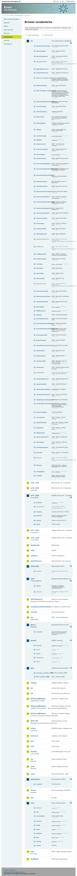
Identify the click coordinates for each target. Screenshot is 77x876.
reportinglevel (40, 350)
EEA (12, 1)
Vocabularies (8, 37)
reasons (38, 520)
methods (39, 515)
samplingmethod (41, 384)
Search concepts (48, 35)
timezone (39, 465)
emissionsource (41, 158)
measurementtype (41, 218)
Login (57, 1)
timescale (39, 452)
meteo (38, 829)
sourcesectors (40, 417)
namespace (39, 268)
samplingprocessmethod (43, 403)
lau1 (32, 741)
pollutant (39, 315)
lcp (32, 759)
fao (32, 617)
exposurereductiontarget (43, 191)
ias (32, 688)
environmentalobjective (43, 163)
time (37, 837)
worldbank (35, 859)
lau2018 (34, 751)
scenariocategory (41, 412)
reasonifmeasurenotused (43, 345)
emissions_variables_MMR (43, 673)
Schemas (7, 33)
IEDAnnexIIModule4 (38, 713)
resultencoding (41, 361)
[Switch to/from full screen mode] (63, 1)
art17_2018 (35, 538)
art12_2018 (35, 488)
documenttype (40, 154)
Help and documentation (11, 19)
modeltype (39, 264)
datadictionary (36, 561)
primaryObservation (42, 318)
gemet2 (33, 640)
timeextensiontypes (42, 447)
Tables (6, 26)
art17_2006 (35, 495)
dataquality (35, 566)
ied (32, 693)
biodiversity (35, 545)
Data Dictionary (19, 15)
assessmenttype (41, 106)
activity (38, 586)
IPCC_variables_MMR (42, 677)
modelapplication (41, 234)
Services (6, 40)
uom (32, 803)
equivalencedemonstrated (43, 175)
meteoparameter (41, 228)
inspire (33, 728)
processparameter (41, 335)
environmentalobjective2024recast (43, 169)
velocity (38, 841)
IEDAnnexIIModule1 (38, 699)
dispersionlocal (41, 144)
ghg (32, 668)
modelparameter (41, 254)
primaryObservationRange (43, 323)
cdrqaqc (38, 129)
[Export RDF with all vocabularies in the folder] (70, 43)
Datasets (6, 22)
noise (33, 774)
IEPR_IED (34, 721)
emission (39, 821)
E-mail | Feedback (9, 870)
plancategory (40, 307)
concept (38, 645)
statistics (39, 833)
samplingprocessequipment (43, 399)
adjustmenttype (41, 51)
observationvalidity (42, 291)
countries (39, 512)
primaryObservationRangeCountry (43, 328)
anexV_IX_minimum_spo (43, 78)
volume (38, 845)
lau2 (32, 746)
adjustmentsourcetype (43, 46)
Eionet (11, 15)
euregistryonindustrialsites (41, 607)
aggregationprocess (42, 69)
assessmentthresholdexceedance (43, 101)
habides (34, 683)
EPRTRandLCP (37, 599)
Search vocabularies (33, 35)
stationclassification (42, 437)
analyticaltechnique (42, 73)
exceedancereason (42, 186)
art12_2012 (35, 483)
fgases (33, 625)
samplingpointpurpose (43, 394)
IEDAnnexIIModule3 (38, 706)
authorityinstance (41, 111)
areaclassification (41, 85)
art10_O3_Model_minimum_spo (43, 90)
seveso (33, 790)
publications (35, 779)
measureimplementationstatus (43, 202)
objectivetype (40, 278)
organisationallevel (42, 301)
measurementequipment (43, 208)
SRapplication (40, 433)
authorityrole (40, 117)
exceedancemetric (41, 181)
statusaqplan (40, 442)
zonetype (39, 475)
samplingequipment (42, 379)
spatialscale (40, 428)
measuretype (40, 223)
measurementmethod (42, 213)
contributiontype (41, 136)
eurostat (34, 612)
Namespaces (8, 44)
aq (32, 41)
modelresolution (41, 259)
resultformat (40, 367)
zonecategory (40, 471)
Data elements (8, 30)
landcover (34, 736)
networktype (40, 273)
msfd (32, 766)
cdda (32, 550)
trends (38, 524)
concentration (40, 816)
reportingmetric (41, 356)
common (34, 556)
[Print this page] (61, 1)
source (38, 653)
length (38, 825)
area (37, 812)
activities (39, 502)
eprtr (32, 579)
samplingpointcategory (43, 389)
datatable (39, 140)
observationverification (43, 296)
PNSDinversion (41, 311)
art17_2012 (35, 530)
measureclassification (43, 196)
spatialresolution (41, 422)
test (32, 798)
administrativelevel (42, 56)
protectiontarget (41, 340)
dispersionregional (42, 149)
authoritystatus (40, 123)
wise (32, 851)
